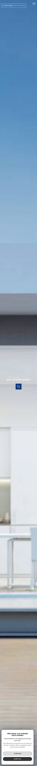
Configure (17, 753)
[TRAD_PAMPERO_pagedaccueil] (13, 7)
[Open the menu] (34, 3)
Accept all (17, 759)
